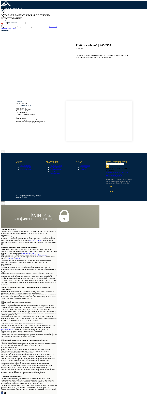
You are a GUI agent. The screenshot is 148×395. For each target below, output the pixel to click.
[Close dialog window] (3, 10)
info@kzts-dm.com (26, 105)
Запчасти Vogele (25, 167)
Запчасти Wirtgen (25, 166)
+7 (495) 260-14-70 (25, 103)
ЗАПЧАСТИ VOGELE (15, 10)
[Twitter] (5, 393)
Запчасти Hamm (25, 169)
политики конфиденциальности (117, 172)
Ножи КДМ (54, 171)
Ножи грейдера (55, 173)
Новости (83, 169)
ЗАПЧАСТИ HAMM (14, 12)
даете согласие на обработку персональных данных (116, 175)
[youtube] (111, 192)
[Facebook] (2, 393)
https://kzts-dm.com (35, 240)
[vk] (111, 187)
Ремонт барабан (55, 169)
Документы (84, 167)
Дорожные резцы (56, 166)
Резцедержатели (55, 167)
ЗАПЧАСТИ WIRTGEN (13, 8)
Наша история (85, 166)
